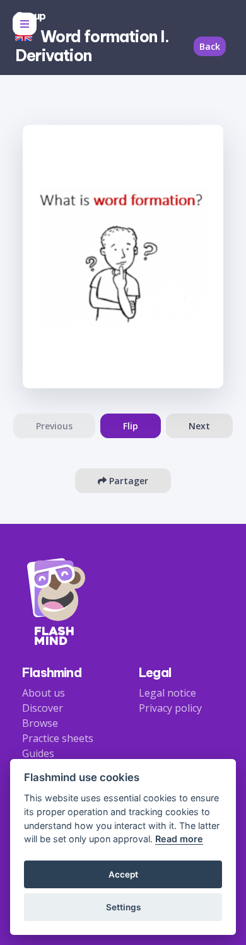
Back (209, 46)
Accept (123, 874)
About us (43, 693)
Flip (130, 426)
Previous (54, 426)
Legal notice (167, 693)
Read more (179, 838)
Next (199, 426)
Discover (42, 708)
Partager (127, 481)
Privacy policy (170, 708)
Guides (38, 753)
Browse (40, 723)
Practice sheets (57, 738)
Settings (123, 907)
